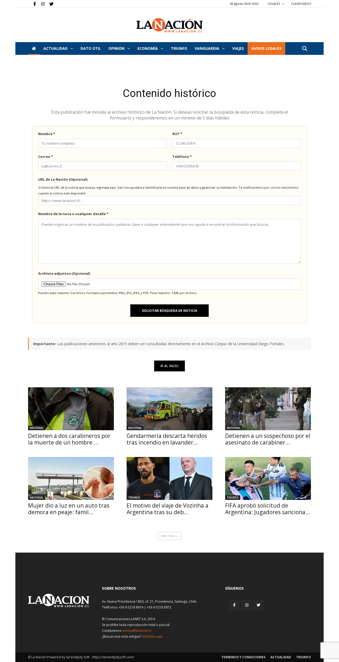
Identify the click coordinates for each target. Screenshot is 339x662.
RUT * (177, 133)
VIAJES (238, 48)
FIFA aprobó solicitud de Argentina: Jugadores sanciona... (267, 509)
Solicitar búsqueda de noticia (169, 310)
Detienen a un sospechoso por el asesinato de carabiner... (267, 439)
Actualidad (56, 48)
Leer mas (168, 536)
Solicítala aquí (152, 636)
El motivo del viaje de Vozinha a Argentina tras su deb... (167, 509)
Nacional (36, 428)
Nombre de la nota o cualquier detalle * (73, 213)
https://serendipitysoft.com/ (113, 657)
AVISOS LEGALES (266, 48)
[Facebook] (32, 3)
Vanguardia (207, 48)
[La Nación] (169, 25)
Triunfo (179, 48)
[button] (304, 48)
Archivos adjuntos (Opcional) (64, 273)
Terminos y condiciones (243, 657)
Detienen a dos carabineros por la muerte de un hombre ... (69, 439)
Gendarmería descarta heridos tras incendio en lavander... (167, 439)
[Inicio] (34, 48)
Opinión (117, 48)
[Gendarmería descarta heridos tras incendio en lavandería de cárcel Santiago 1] (169, 408)
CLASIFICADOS (301, 4)
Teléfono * (182, 156)
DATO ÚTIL (91, 48)
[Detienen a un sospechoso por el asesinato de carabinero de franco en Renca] (268, 408)
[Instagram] (41, 3)
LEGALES (274, 4)
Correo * (45, 156)
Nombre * (46, 133)
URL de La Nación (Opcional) (62, 179)
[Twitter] (49, 3)
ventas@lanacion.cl (137, 630)
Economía (148, 48)
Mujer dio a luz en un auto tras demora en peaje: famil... (68, 509)
